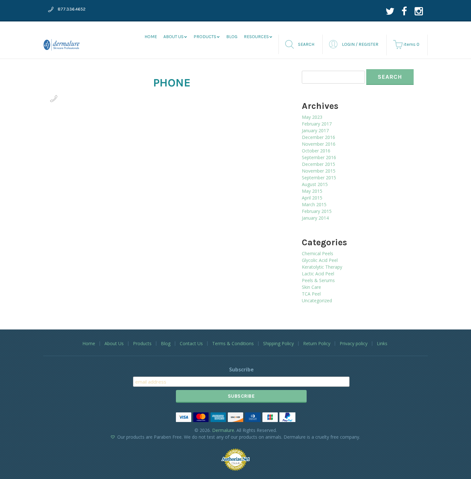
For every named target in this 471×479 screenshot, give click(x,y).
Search (306, 44)
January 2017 (315, 130)
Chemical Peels (317, 253)
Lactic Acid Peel (318, 274)
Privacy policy (354, 343)
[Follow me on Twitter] (389, 11)
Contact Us (191, 343)
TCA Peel (311, 294)
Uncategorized (317, 300)
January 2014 (315, 218)
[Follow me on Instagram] (419, 11)
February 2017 (317, 124)
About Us (114, 343)
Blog (231, 36)
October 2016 (316, 151)
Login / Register (360, 44)
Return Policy (316, 343)
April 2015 (312, 198)
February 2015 (317, 211)
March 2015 (314, 204)
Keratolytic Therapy (322, 267)
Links (382, 343)
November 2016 (318, 144)
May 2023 (312, 117)
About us (173, 36)
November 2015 (318, 171)
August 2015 (315, 184)
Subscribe (241, 369)
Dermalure (223, 430)
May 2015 (312, 191)
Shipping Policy (278, 343)
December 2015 (318, 164)
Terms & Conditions (233, 343)
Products (205, 36)
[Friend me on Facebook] (404, 11)
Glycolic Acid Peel (320, 260)
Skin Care (311, 287)
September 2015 (319, 178)
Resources (256, 36)
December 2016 (318, 137)
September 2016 (319, 157)
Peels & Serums (318, 280)
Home (151, 36)
